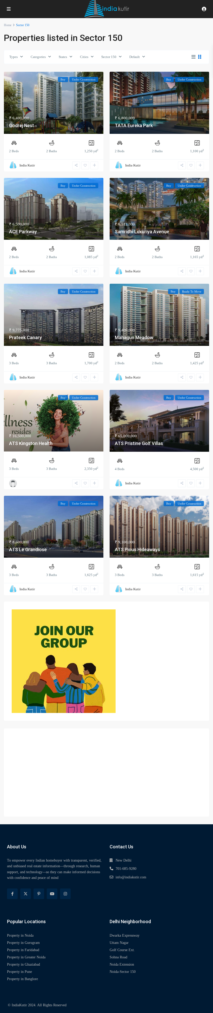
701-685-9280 (126, 869)
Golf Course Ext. (122, 950)
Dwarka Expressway (124, 935)
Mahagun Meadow (134, 337)
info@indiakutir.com (131, 877)
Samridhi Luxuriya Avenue (142, 231)
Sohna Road (118, 957)
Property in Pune (19, 972)
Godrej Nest (21, 125)
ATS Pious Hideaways (137, 549)
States (63, 57)
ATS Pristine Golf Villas (139, 443)
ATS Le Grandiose (28, 549)
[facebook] (12, 893)
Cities (84, 57)
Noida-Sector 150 (123, 972)
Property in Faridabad (23, 950)
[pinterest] (39, 893)
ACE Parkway (23, 231)
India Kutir (27, 165)
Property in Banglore (22, 979)
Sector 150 (108, 57)
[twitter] (25, 893)
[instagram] (65, 893)
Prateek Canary (25, 337)
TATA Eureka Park (134, 125)
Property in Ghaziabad (23, 964)
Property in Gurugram (23, 943)
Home (7, 25)
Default (134, 57)
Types (13, 57)
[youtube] (52, 893)
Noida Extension (122, 964)
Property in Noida (20, 935)
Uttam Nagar (119, 943)
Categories (38, 57)
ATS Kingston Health (30, 443)
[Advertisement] (106, 772)
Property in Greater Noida (26, 957)
